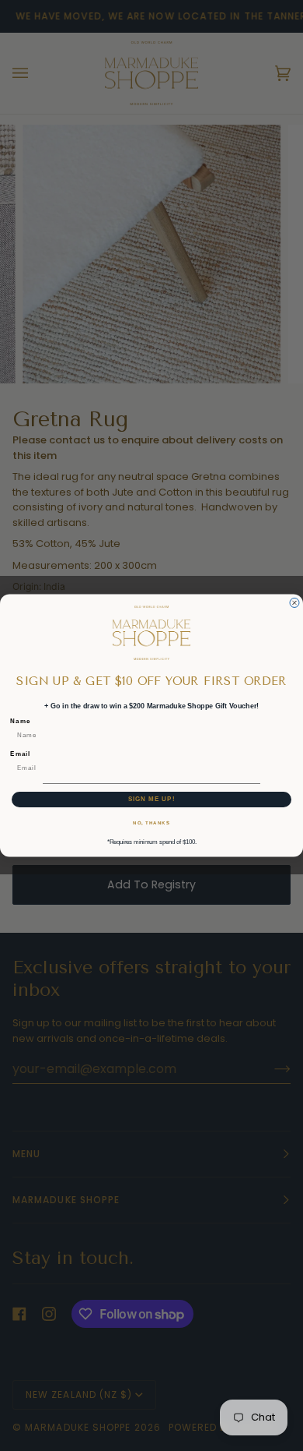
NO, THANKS (151, 822)
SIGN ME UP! (152, 799)
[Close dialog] (294, 603)
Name (20, 721)
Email (20, 753)
